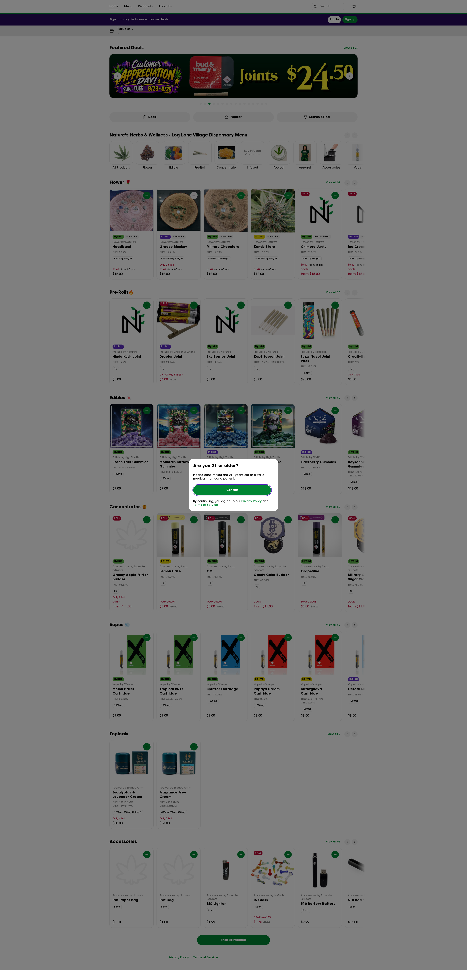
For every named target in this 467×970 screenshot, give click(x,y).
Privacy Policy (251, 501)
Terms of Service (205, 505)
